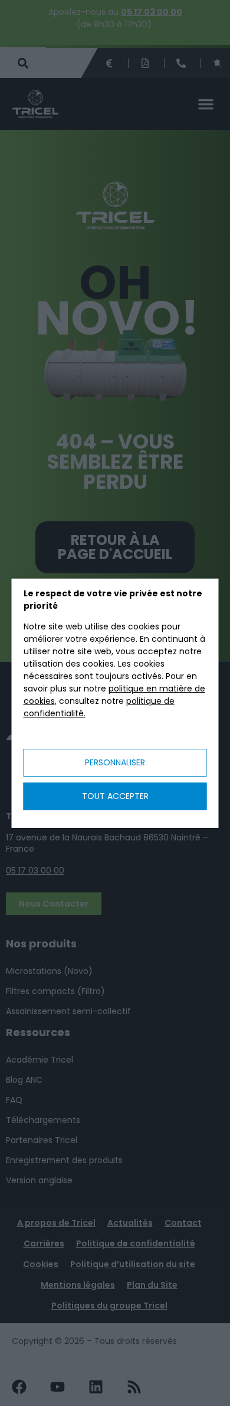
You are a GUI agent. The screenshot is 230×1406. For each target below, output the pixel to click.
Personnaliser (115, 762)
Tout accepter (115, 796)
